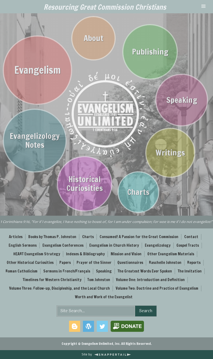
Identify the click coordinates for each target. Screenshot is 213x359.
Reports (194, 262)
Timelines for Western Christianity (52, 279)
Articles (15, 237)
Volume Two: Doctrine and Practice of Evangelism (157, 288)
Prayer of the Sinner (94, 262)
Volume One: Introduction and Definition (150, 279)
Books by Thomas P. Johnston (52, 237)
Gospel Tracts (187, 245)
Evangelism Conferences (62, 245)
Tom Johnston (98, 279)
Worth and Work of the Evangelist (104, 297)
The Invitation (190, 271)
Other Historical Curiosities (30, 262)
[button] (203, 6)
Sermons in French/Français (66, 271)
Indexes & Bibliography (85, 254)
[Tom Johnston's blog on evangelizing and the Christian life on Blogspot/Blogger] (74, 326)
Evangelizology (158, 245)
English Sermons (23, 245)
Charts (88, 237)
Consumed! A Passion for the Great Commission (139, 237)
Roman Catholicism (21, 271)
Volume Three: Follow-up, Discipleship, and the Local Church (59, 288)
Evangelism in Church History (114, 245)
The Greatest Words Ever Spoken (145, 271)
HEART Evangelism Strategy (36, 254)
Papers (65, 262)
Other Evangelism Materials (170, 254)
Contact (191, 237)
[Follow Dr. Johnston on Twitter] (102, 326)
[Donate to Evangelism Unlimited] (127, 326)
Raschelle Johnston (165, 262)
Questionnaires (130, 262)
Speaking (104, 271)
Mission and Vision (126, 254)
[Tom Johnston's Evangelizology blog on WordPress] (88, 326)
